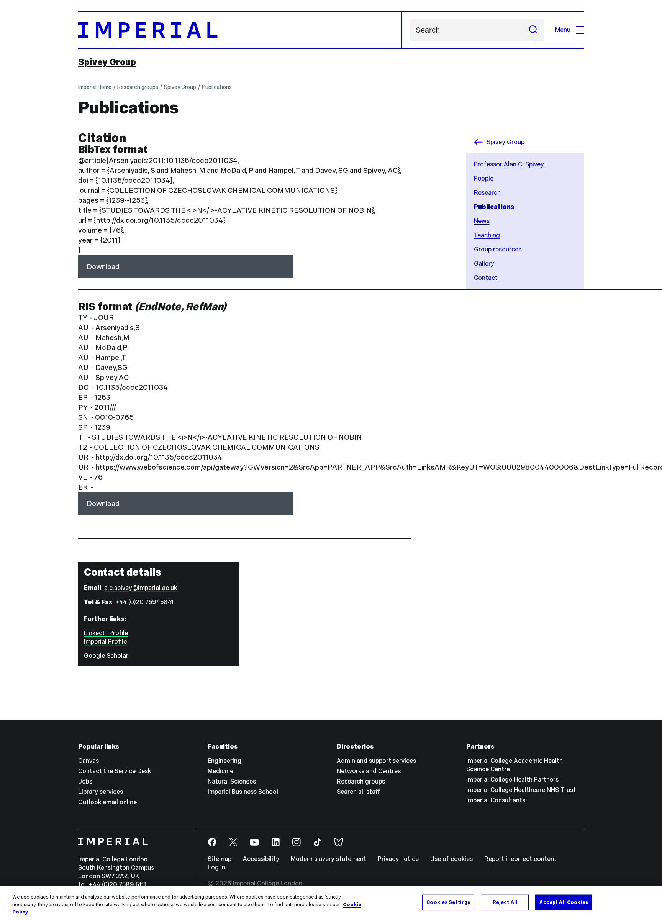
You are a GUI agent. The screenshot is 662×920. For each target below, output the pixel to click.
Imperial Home (94, 87)
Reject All (505, 902)
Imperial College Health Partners (512, 779)
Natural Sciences (232, 781)
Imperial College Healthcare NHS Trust (521, 790)
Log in (216, 867)
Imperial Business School (243, 792)
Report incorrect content (520, 859)
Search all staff (358, 792)
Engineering (224, 761)
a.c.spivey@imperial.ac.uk (140, 588)
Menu (562, 30)
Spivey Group (107, 62)
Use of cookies (451, 859)
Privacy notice (398, 859)
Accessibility (261, 859)
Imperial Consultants (495, 800)
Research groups (137, 87)
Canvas (88, 761)
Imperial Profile (105, 641)
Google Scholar (106, 656)
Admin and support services (376, 761)
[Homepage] (240, 30)
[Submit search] (533, 30)
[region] (331, 903)
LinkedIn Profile (106, 633)
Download (103, 266)
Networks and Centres (369, 771)
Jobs (85, 781)
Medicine (220, 771)
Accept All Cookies (563, 902)
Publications (217, 87)
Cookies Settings (448, 902)
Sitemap (219, 859)
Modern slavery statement (328, 859)
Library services (100, 792)
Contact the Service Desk (114, 771)
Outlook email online (107, 802)
